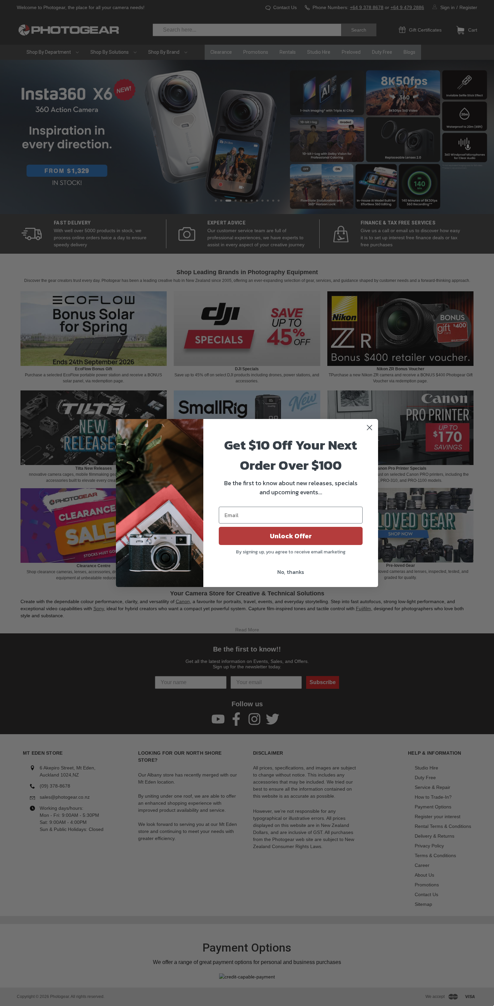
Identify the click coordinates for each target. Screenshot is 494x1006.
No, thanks (290, 572)
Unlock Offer (291, 536)
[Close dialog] (369, 427)
